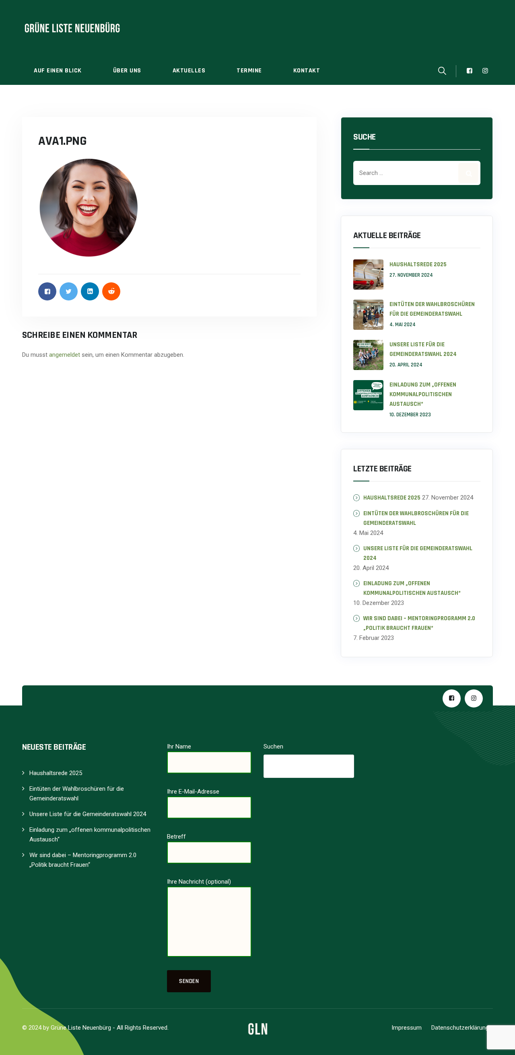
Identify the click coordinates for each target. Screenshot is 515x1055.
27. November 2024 (411, 275)
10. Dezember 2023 (410, 414)
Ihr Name (179, 746)
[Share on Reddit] (111, 291)
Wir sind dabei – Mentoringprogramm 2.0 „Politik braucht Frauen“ (419, 623)
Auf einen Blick (58, 70)
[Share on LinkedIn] (90, 291)
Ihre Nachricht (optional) (199, 881)
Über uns (127, 70)
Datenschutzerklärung (460, 1027)
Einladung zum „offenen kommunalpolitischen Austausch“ (422, 394)
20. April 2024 (405, 365)
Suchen (273, 746)
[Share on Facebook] (47, 291)
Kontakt (306, 70)
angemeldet (64, 354)
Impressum (406, 1027)
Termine (249, 70)
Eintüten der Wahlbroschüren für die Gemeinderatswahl (432, 309)
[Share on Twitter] (69, 291)
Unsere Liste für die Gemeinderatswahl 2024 (423, 349)
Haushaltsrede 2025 (418, 264)
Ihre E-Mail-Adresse (193, 791)
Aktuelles (189, 70)
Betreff (176, 836)
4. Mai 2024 (402, 324)
